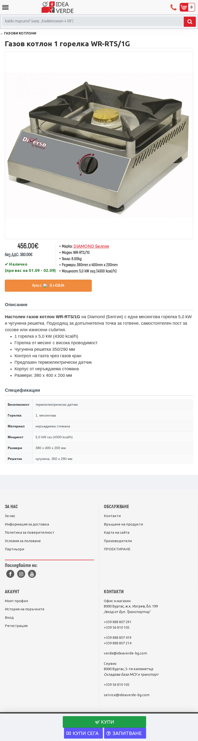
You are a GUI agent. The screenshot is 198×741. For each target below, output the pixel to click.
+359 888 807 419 (117, 637)
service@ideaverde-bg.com (126, 695)
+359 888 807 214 (117, 643)
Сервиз (110, 663)
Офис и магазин (117, 601)
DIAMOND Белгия (91, 246)
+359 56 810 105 (116, 627)
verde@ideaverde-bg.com (125, 653)
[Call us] (174, 7)
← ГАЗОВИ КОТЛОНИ (18, 33)
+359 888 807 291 (117, 622)
